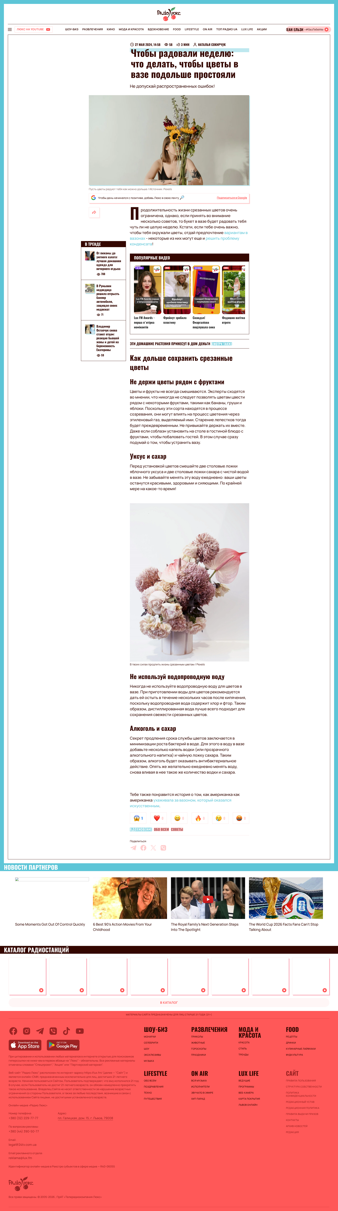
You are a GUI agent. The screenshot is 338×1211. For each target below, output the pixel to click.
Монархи (150, 1036)
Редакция (292, 1132)
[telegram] (133, 847)
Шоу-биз (71, 29)
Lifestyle (192, 29)
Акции (262, 29)
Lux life (247, 29)
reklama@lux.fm (20, 1158)
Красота (244, 1042)
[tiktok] (66, 1031)
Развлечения (92, 29)
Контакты (292, 1120)
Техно (148, 1092)
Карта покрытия (249, 1098)
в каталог (169, 1002)
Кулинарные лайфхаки (301, 1048)
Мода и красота (131, 29)
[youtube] (79, 1031)
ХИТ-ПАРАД (198, 1098)
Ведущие (244, 1080)
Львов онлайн (248, 1104)
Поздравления (154, 1086)
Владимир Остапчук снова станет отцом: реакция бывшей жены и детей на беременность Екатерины (107, 338)
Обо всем (161, 829)
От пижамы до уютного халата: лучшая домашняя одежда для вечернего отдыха (108, 261)
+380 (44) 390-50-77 (24, 1131)
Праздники (198, 1054)
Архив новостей (296, 1126)
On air (207, 29)
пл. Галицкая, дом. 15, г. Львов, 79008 (85, 1118)
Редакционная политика (302, 1108)
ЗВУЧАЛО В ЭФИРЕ (202, 1092)
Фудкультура (294, 1054)
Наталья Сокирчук (212, 44)
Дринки (291, 1042)
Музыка (149, 1061)
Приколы (197, 1036)
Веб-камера (246, 1092)
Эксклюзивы (152, 1054)
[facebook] (143, 847)
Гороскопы (198, 1048)
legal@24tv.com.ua (22, 1144)
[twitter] (153, 847)
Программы (246, 1086)
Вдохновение (158, 29)
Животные (198, 1042)
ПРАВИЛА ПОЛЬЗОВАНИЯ (301, 1080)
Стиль (243, 1048)
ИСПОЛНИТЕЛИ (200, 1086)
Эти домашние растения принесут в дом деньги (170, 343)
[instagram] (26, 1031)
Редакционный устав (300, 1102)
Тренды (244, 1054)
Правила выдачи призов (302, 1114)
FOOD (177, 29)
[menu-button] (10, 29)
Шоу (146, 1048)
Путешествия (153, 1098)
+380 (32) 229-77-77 (23, 1118)
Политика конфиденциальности (301, 1094)
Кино (111, 29)
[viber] (163, 847)
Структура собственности (304, 1086)
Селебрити (151, 1042)
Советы (177, 829)
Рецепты (291, 1036)
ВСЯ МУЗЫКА (199, 1080)
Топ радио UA (226, 29)
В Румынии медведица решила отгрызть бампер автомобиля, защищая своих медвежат (107, 297)
